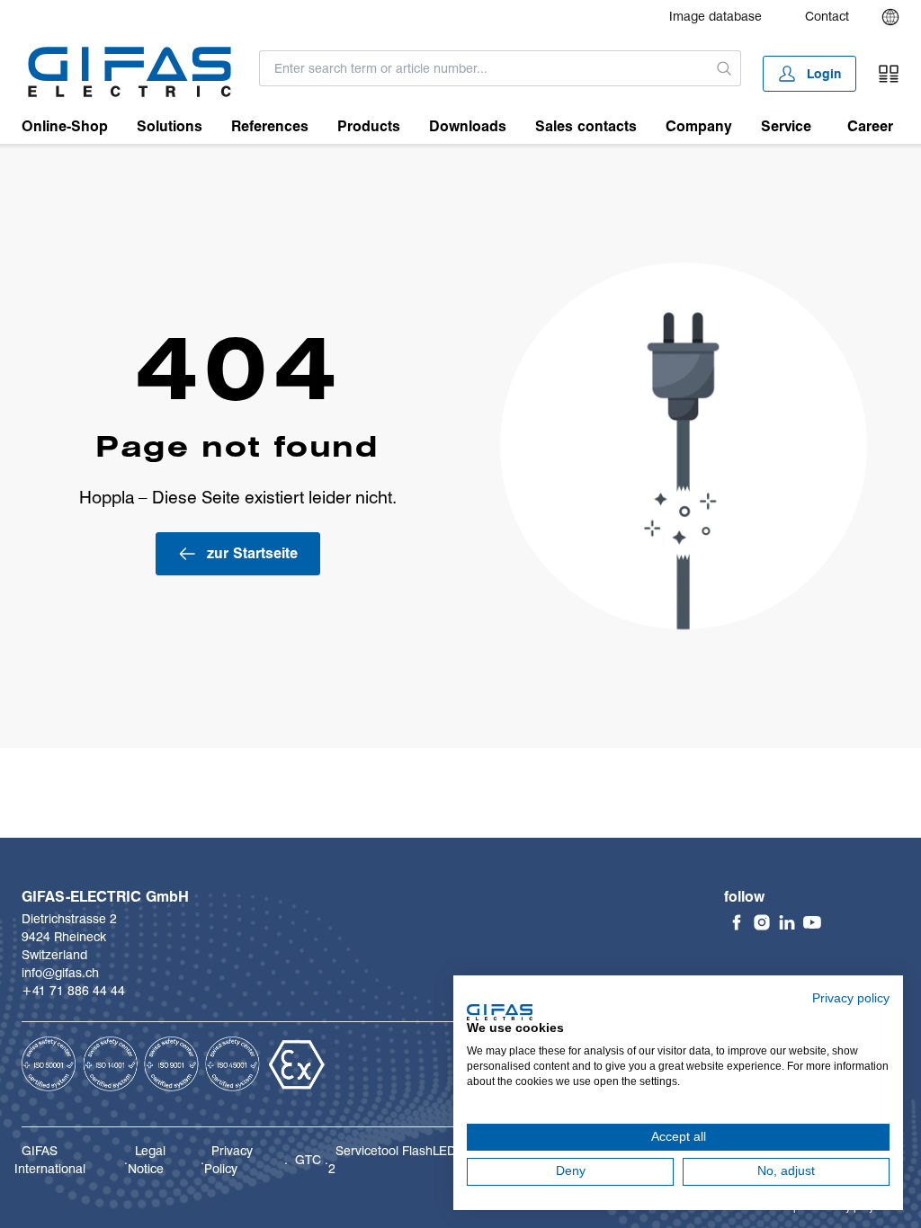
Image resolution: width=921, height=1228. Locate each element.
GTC (308, 1159)
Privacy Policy (228, 1159)
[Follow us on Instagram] (761, 922)
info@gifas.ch (60, 972)
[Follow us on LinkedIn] (787, 922)
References (269, 126)
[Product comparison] (888, 73)
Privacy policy (851, 998)
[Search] (724, 68)
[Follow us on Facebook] (736, 922)
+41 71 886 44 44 (73, 990)
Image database (715, 16)
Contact (827, 16)
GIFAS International (49, 1159)
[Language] (890, 17)
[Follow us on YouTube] (812, 922)
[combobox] (484, 68)
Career (870, 126)
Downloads (467, 126)
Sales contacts (586, 126)
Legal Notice (146, 1159)
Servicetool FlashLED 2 (392, 1159)
